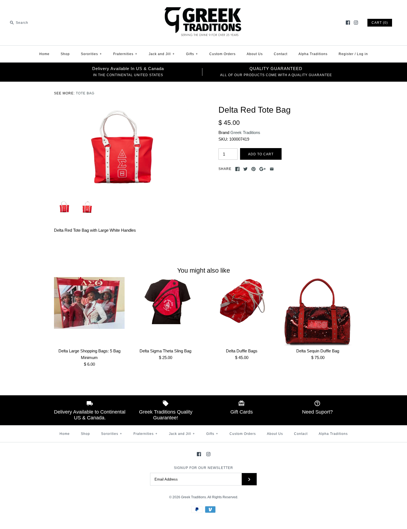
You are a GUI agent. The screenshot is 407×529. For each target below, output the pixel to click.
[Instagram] (356, 22)
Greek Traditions (245, 132)
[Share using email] (272, 169)
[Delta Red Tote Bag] (121, 108)
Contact (280, 54)
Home (44, 54)
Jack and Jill (162, 54)
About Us (255, 54)
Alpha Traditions (313, 54)
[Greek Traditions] (203, 8)
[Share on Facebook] (237, 169)
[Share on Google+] (262, 169)
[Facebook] (348, 22)
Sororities (91, 54)
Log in (362, 54)
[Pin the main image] (253, 169)
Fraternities (125, 54)
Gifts (192, 54)
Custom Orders (222, 54)
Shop (65, 54)
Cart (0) (380, 23)
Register (346, 54)
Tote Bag (85, 93)
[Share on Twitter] (245, 169)
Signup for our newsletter (203, 468)
